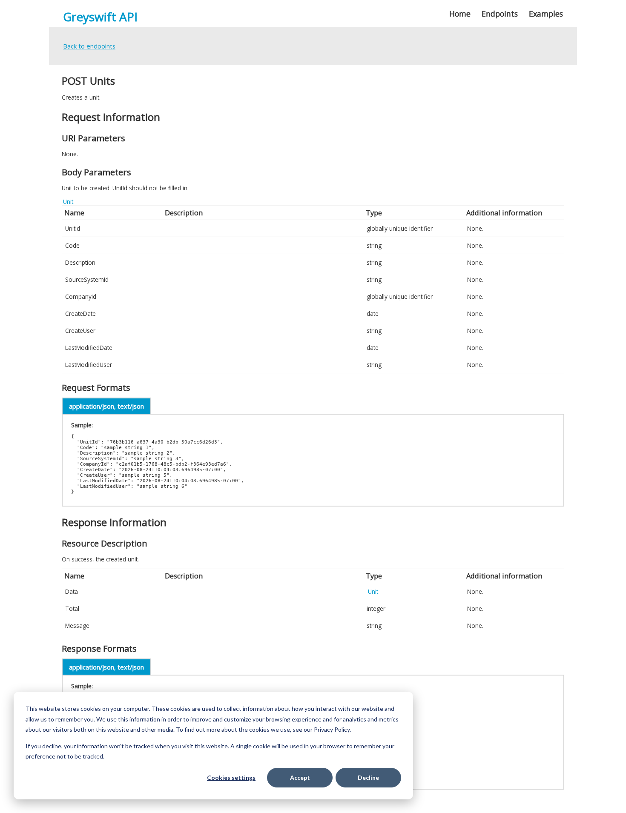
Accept (300, 777)
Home (460, 14)
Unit (68, 202)
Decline (368, 777)
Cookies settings (231, 777)
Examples (546, 14)
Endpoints (500, 14)
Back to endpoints (89, 46)
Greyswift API (100, 17)
